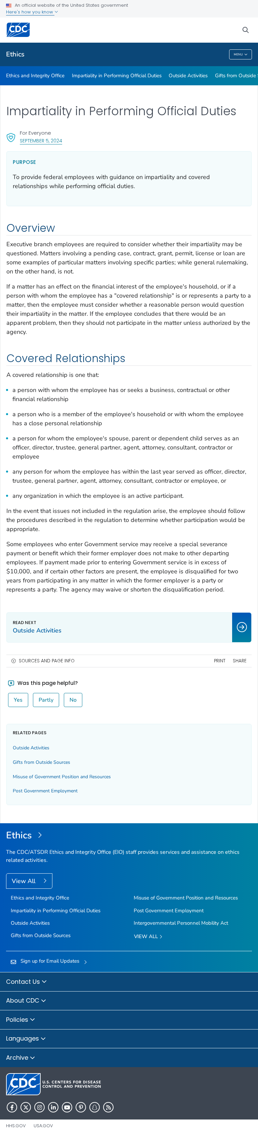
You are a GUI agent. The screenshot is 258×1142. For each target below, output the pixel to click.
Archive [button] (18, 1057)
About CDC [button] (23, 1000)
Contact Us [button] (24, 981)
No (73, 700)
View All (24, 881)
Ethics (15, 54)
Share (240, 661)
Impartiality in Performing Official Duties (117, 75)
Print (219, 661)
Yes (18, 700)
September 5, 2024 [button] (41, 140)
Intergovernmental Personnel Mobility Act (181, 923)
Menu (238, 54)
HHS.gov (16, 1126)
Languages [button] (23, 1038)
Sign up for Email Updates (49, 961)
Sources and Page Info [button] (47, 661)
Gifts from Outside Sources (41, 762)
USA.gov (43, 1126)
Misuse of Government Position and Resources (62, 777)
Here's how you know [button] (30, 12)
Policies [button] (18, 1019)
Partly (46, 700)
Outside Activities (188, 75)
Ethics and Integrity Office (35, 75)
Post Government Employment (45, 791)
